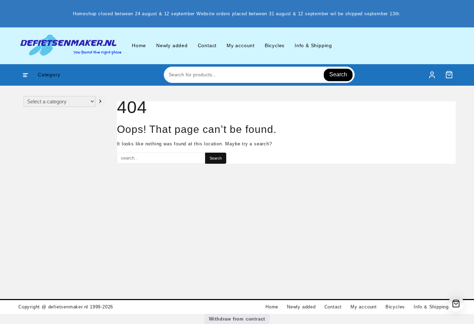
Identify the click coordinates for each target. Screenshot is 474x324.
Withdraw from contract (237, 319)
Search (338, 74)
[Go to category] (100, 101)
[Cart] (449, 74)
